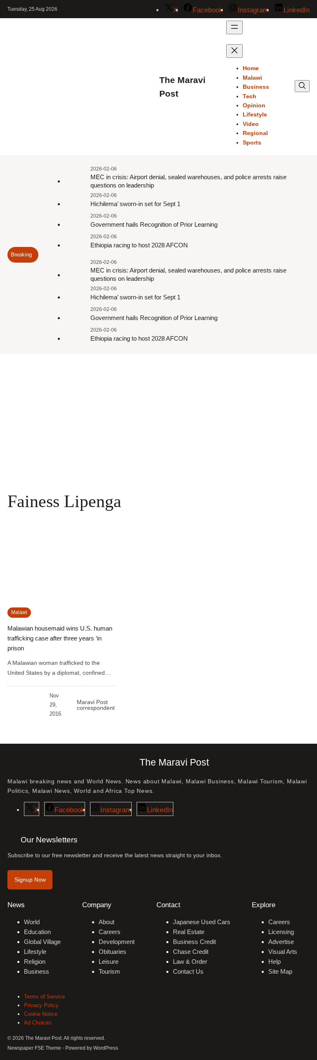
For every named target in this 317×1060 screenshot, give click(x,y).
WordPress (105, 1048)
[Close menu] (234, 51)
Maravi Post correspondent (96, 705)
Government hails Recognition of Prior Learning (154, 224)
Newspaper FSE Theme (34, 1048)
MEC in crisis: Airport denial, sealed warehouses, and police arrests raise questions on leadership (188, 181)
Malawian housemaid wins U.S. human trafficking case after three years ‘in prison (59, 638)
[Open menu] (234, 27)
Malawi (19, 612)
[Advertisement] (158, 421)
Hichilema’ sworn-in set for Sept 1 (135, 203)
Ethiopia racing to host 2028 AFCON (139, 245)
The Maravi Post (174, 762)
